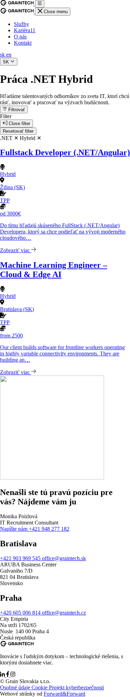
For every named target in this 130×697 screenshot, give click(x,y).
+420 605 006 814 (21, 613)
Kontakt (23, 43)
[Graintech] (17, 4)
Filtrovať (16, 109)
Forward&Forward (64, 694)
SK (6, 61)
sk (3, 55)
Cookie (40, 687)
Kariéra (24, 30)
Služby (21, 24)
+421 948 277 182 (49, 529)
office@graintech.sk (64, 558)
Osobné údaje (16, 687)
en (8, 55)
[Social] (3, 675)
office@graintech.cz (64, 613)
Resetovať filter (18, 131)
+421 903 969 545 (21, 558)
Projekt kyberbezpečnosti (76, 687)
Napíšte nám (14, 529)
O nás (20, 36)
